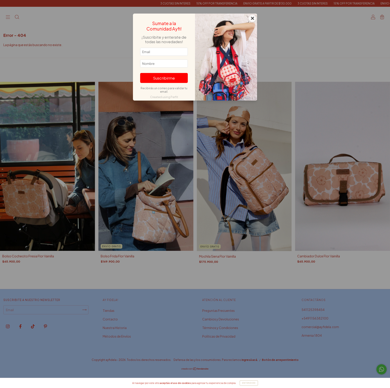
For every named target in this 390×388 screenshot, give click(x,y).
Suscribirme (164, 78)
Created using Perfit (164, 97)
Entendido (248, 383)
